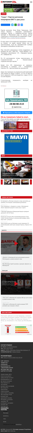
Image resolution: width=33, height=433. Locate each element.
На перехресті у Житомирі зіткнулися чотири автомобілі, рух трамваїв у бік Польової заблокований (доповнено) (15, 201)
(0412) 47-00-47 (8, 357)
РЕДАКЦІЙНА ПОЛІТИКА (4, 408)
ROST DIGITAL (11, 431)
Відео (3, 155)
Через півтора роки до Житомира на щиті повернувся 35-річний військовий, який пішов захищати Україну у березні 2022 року (16, 225)
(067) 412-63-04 (17, 357)
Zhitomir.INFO (9, 429)
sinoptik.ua (18, 424)
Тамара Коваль (16, 352)
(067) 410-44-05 (8, 348)
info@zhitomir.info (12, 347)
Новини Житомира (7, 197)
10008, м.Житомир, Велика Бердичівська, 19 (17, 350)
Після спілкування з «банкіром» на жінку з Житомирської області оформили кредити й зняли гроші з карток (14, 207)
